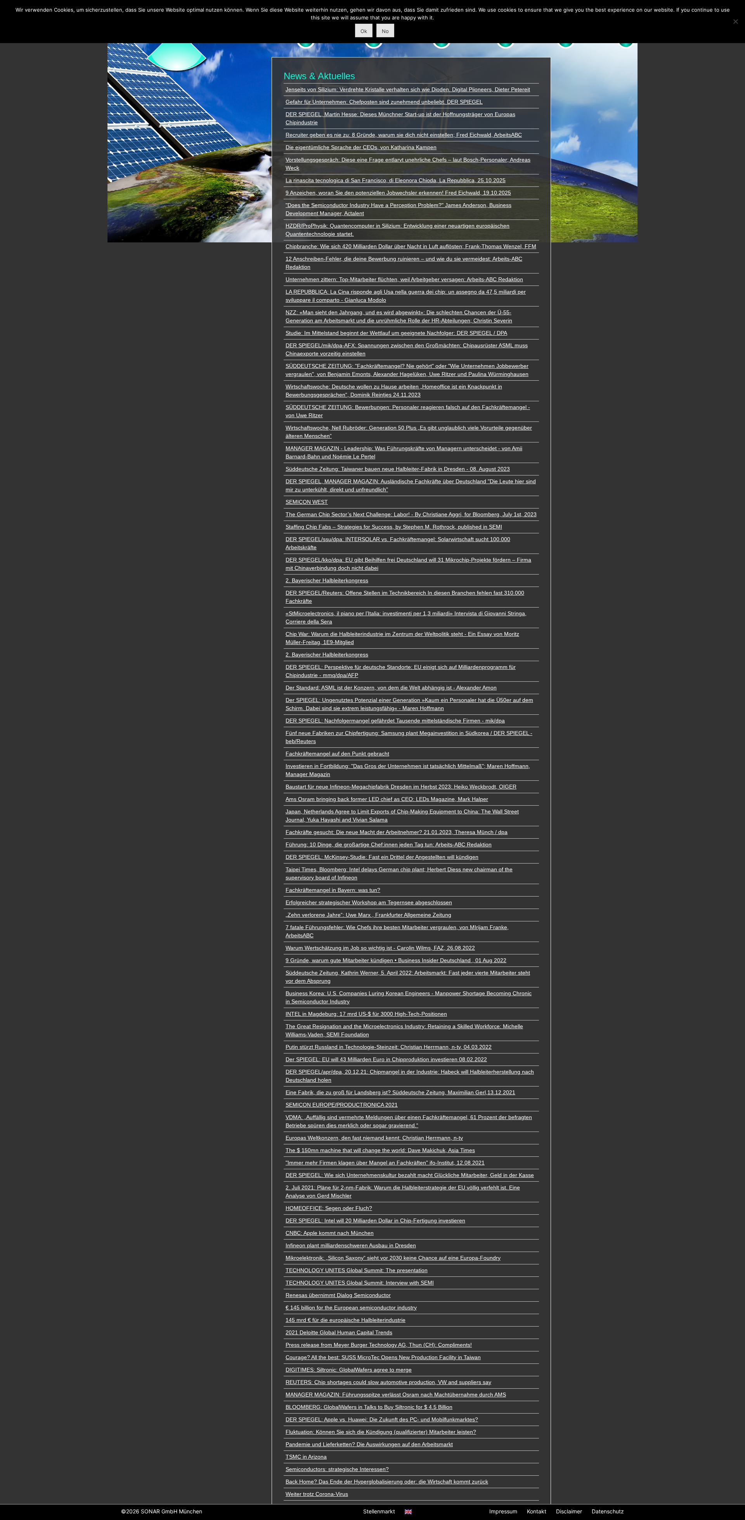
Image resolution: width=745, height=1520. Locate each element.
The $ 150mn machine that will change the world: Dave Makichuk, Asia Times (380, 1150)
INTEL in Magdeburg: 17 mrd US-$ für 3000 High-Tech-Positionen (366, 1014)
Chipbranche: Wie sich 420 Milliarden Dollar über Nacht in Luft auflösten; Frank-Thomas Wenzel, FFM (411, 246)
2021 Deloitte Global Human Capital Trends (339, 1332)
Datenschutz (608, 1511)
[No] (735, 21)
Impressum (503, 1511)
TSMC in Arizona (306, 1457)
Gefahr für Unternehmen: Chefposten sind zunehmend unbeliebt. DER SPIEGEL (384, 102)
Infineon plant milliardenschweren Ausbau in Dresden (351, 1245)
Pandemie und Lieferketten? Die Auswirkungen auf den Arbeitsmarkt (369, 1444)
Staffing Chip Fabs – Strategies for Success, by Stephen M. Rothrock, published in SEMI (394, 527)
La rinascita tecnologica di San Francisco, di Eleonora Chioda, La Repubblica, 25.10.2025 (396, 180)
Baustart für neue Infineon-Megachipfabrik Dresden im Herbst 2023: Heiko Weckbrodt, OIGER (401, 787)
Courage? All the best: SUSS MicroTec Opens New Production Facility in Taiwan (383, 1357)
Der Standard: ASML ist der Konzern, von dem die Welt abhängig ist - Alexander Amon (391, 687)
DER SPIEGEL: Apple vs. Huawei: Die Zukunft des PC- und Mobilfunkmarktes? (382, 1419)
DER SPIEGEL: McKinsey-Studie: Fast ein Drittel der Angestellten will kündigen (382, 857)
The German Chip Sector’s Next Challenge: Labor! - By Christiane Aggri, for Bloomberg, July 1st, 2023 (411, 514)
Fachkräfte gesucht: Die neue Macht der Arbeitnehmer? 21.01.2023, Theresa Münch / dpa (397, 832)
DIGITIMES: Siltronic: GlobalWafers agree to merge (349, 1370)
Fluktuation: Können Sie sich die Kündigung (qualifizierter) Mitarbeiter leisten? (381, 1432)
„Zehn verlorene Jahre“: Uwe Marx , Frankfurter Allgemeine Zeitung (368, 915)
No (385, 31)
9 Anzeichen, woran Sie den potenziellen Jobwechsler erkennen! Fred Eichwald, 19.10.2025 (398, 193)
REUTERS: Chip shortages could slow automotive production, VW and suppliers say (388, 1382)
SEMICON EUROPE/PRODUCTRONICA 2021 (342, 1105)
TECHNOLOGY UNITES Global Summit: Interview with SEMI (360, 1283)
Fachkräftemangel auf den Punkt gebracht (337, 753)
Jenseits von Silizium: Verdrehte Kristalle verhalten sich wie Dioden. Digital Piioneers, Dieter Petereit (408, 89)
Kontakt (536, 1511)
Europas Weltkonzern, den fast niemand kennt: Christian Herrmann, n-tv (374, 1138)
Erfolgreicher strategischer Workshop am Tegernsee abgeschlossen (369, 902)
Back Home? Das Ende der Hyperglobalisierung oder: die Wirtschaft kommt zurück (387, 1481)
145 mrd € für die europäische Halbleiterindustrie (345, 1320)
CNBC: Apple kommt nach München (330, 1233)
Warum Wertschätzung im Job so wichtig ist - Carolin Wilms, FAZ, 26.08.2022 (380, 948)
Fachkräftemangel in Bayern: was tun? (333, 890)
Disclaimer (569, 1511)
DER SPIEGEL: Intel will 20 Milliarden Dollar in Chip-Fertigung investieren (375, 1220)
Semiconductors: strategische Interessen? (337, 1469)
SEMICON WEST (307, 502)
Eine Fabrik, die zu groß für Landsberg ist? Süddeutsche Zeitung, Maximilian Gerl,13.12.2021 (400, 1092)
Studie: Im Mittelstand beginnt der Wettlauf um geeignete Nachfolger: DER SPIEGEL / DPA (396, 333)
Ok (363, 31)
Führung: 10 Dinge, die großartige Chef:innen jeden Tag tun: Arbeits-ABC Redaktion (389, 844)
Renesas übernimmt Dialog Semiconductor (338, 1295)
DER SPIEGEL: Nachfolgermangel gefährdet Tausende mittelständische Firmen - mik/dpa (395, 720)
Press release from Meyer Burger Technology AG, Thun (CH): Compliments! (379, 1345)
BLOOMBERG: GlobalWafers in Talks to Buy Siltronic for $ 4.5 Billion (369, 1407)
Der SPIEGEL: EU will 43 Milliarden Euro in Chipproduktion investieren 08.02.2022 (386, 1059)
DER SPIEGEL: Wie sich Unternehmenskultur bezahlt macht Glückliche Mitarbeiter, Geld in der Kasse (410, 1175)
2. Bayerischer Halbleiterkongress (327, 580)
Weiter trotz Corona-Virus (317, 1494)
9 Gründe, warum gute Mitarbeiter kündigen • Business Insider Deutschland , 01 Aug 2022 (396, 960)
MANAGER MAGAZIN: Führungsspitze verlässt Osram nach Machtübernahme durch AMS (396, 1394)
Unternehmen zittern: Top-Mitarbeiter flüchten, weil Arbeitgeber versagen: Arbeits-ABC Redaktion (404, 279)
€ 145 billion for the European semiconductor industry (351, 1307)
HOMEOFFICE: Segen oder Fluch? (329, 1208)
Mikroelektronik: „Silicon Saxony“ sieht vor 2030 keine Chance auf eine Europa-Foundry (393, 1258)
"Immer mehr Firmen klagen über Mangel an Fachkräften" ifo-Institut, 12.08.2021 (385, 1163)
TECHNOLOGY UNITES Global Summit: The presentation (357, 1270)
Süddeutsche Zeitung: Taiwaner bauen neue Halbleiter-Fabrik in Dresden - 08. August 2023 (398, 469)
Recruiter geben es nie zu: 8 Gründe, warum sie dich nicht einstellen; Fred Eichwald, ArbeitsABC (404, 135)
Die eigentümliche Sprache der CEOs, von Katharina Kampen (361, 147)
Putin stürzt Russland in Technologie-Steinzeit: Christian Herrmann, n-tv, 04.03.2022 (389, 1047)
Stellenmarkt (379, 1511)
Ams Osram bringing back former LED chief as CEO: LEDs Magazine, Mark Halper (387, 799)
